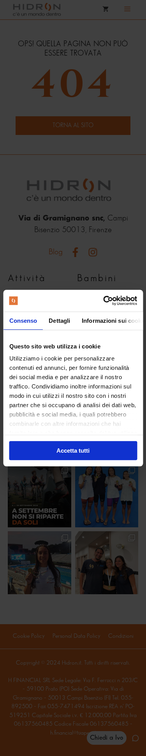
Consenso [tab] (23, 320)
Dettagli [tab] (59, 320)
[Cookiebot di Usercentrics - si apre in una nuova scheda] (104, 301)
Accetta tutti (73, 450)
